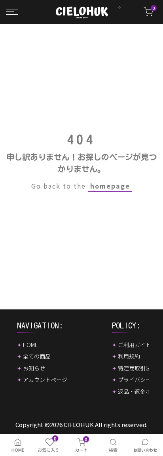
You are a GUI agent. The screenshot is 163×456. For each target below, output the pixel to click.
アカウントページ (45, 379)
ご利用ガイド (134, 345)
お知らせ (34, 368)
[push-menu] (12, 12)
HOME (30, 345)
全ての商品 (37, 356)
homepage (110, 186)
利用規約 (129, 356)
